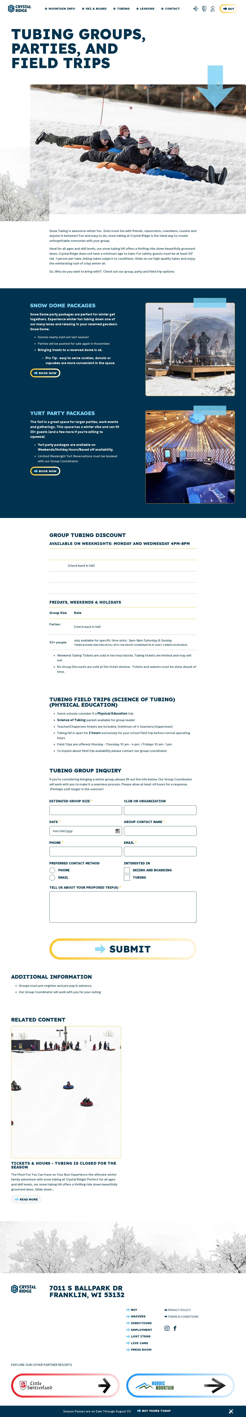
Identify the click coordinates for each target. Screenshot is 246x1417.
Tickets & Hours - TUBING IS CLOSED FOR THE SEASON (63, 1165)
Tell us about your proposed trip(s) (83, 887)
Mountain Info (62, 8)
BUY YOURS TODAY (156, 1411)
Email (129, 843)
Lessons (147, 8)
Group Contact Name (143, 822)
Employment (141, 1330)
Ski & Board (96, 8)
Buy (231, 9)
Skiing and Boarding (152, 870)
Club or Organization (145, 801)
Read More (28, 1200)
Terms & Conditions (183, 1316)
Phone (55, 843)
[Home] (19, 9)
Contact (172, 8)
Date (53, 822)
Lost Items (140, 1336)
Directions (141, 1323)
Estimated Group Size (69, 801)
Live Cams (139, 1343)
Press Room (141, 1349)
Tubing (123, 8)
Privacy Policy (179, 1310)
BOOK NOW (48, 373)
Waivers (138, 1316)
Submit (130, 949)
